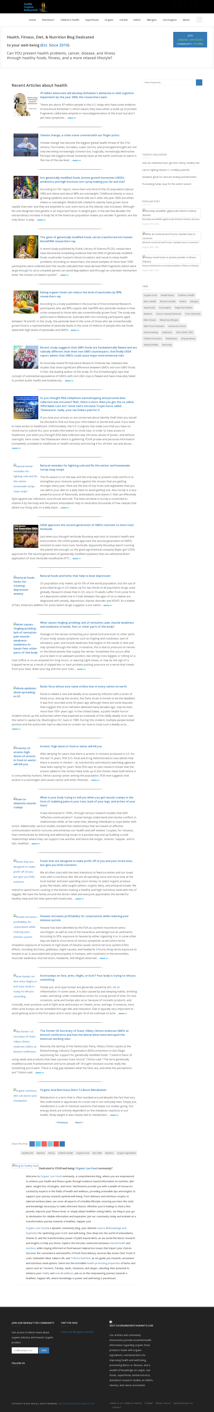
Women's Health (168, 301)
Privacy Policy (163, 1403)
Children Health (65, 1153)
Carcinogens (170, 19)
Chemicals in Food (177, 326)
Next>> (79, 1122)
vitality (45, 1273)
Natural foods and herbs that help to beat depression (75, 576)
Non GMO (97, 1153)
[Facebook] (177, 3)
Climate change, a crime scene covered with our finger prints (79, 135)
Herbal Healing (151, 332)
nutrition (30, 1248)
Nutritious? (48, 19)
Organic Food (82, 1153)
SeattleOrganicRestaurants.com (76, 1403)
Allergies (152, 19)
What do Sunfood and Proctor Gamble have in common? (170, 242)
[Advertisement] (172, 121)
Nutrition (41, 1153)
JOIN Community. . (190, 39)
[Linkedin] (194, 3)
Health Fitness (167, 295)
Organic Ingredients (126, 1153)
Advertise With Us (183, 1403)
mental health (117, 1243)
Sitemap (149, 1403)
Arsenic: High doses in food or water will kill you (71, 746)
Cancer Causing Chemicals (168, 313)
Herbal (123, 19)
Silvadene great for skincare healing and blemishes (169, 177)
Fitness (51, 1153)
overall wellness (63, 1273)
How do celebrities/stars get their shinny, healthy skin (171, 162)
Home (32, 19)
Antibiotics (167, 332)
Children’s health (70, 19)
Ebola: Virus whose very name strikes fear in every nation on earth (83, 686)
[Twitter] (182, 3)
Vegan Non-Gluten (183, 307)
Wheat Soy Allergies (169, 320)
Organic (109, 19)
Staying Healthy (151, 344)
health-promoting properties (103, 1263)
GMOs (137, 19)
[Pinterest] (188, 3)
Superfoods (92, 19)
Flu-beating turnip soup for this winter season (166, 184)
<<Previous (62, 1122)
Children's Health (186, 295)
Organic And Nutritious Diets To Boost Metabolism (73, 1090)
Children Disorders (153, 338)
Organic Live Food (87, 1168)
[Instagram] (199, 3)
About (186, 19)
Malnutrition (171, 338)
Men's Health (150, 301)
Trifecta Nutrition (80, 1258)
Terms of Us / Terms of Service (126, 1403)
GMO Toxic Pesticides (154, 326)
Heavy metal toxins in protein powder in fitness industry (170, 265)
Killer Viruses (150, 320)
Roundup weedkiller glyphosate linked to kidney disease (171, 219)
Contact (116, 1407)
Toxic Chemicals (192, 313)
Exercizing (167, 344)
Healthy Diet (27, 1153)
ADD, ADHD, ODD (184, 332)
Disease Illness (188, 338)
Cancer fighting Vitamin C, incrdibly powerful (165, 169)
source (101, 1228)
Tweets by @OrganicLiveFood (77, 1331)
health (64, 1233)
